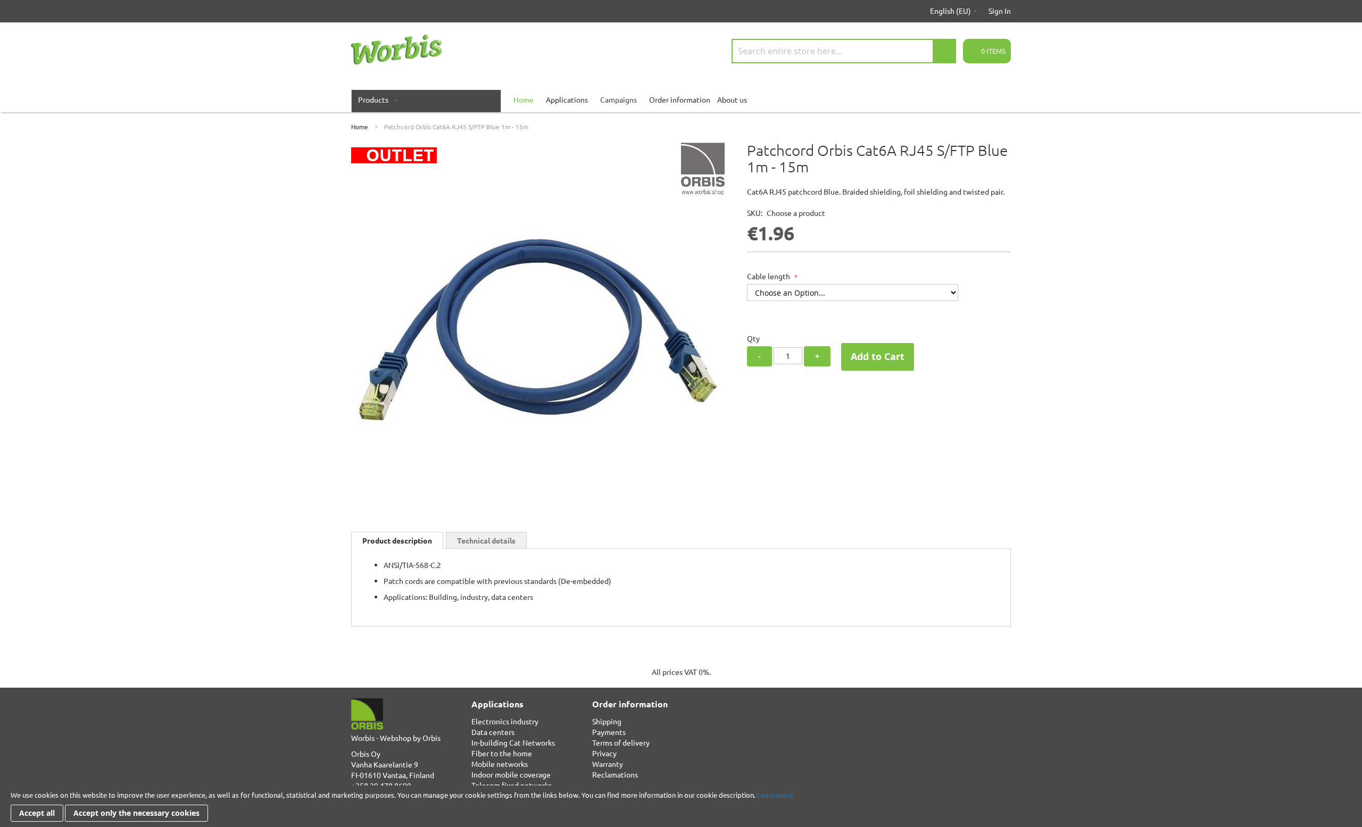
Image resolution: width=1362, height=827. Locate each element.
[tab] (397, 540)
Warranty (607, 763)
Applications (567, 99)
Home (359, 126)
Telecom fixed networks (511, 785)
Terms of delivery (621, 742)
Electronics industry (504, 721)
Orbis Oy (365, 753)
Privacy (604, 753)
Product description (397, 540)
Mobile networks (499, 763)
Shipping (606, 721)
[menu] (681, 99)
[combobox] (844, 51)
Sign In (1000, 10)
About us (732, 99)
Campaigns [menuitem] (618, 99)
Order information (679, 99)
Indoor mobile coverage (511, 774)
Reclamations (615, 774)
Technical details (486, 540)
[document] (681, 806)
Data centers (492, 732)
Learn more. (775, 794)
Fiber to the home (501, 753)
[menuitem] (375, 99)
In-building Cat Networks (513, 742)
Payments (609, 732)
